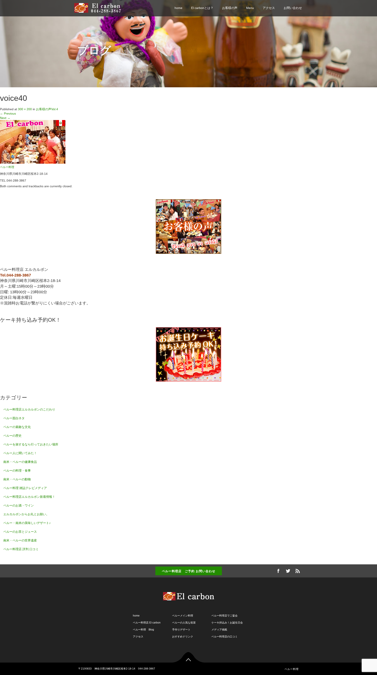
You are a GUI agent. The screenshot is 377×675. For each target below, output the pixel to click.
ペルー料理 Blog (143, 629)
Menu (250, 8)
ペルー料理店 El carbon (147, 622)
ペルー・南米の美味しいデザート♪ (27, 523)
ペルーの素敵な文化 (17, 427)
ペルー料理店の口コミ (224, 636)
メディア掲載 (219, 629)
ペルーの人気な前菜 (184, 622)
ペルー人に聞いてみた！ (20, 453)
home (178, 8)
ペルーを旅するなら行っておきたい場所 (30, 444)
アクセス (269, 8)
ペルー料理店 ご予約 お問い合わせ (188, 571)
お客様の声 (229, 8)
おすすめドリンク (182, 636)
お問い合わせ (293, 8)
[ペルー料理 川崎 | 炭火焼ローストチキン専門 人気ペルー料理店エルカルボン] (99, 7)
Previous (8, 113)
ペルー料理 (7, 167)
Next (5, 118)
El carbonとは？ (202, 8)
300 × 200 (25, 109)
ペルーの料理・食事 (17, 470)
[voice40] (32, 141)
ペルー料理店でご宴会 (224, 615)
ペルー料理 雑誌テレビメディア (25, 488)
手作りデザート (181, 629)
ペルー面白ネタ (14, 418)
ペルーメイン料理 (182, 615)
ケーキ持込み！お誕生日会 (227, 622)
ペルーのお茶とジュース (20, 531)
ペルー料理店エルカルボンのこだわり (29, 409)
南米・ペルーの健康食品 (20, 462)
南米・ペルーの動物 (17, 479)
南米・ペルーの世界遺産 (20, 540)
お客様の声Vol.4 (47, 109)
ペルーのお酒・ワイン (18, 505)
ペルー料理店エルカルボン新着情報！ (29, 496)
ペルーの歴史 (12, 435)
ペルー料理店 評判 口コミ (21, 549)
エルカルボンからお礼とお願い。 (26, 514)
